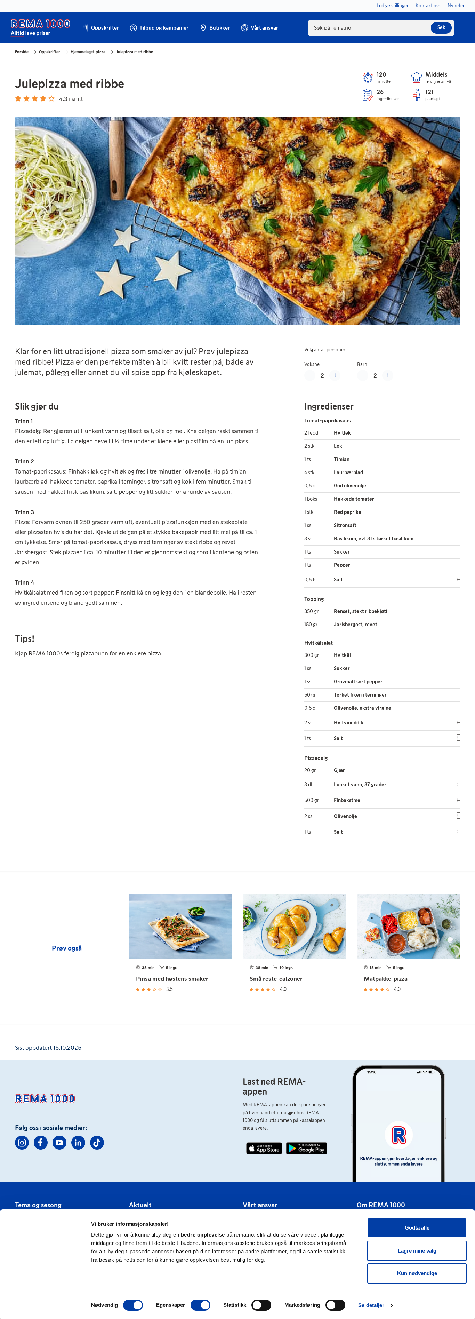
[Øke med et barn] (387, 375)
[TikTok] (97, 1143)
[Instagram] (22, 1143)
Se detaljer (371, 1305)
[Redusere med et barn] (362, 375)
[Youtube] (59, 1143)
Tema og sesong (38, 1205)
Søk (441, 28)
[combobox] (381, 27)
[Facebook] (41, 1143)
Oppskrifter (49, 51)
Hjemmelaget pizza (88, 51)
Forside (22, 51)
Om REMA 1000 (381, 1205)
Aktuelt (140, 1205)
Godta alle (417, 1228)
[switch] (200, 1305)
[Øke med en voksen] (334, 375)
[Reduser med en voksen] (309, 375)
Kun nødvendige (417, 1273)
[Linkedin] (78, 1143)
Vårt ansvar (260, 1205)
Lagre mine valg (417, 1251)
